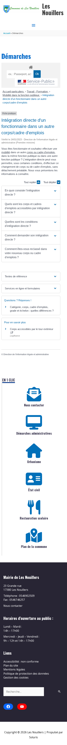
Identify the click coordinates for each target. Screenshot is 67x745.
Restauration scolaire (34, 518)
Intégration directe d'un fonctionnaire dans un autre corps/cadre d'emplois (28, 99)
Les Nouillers (53, 9)
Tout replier (30, 182)
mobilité (5, 152)
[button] (30, 192)
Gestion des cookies (16, 677)
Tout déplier (50, 182)
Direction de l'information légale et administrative (26, 354)
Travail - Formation (37, 91)
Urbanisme (34, 461)
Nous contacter (34, 405)
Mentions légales (14, 669)
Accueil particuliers (13, 91)
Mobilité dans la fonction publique (21, 95)
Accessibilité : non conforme (21, 661)
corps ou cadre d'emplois (41, 152)
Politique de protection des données (26, 673)
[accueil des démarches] (31, 66)
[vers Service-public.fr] (36, 82)
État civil (34, 490)
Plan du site (10, 665)
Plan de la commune (34, 546)
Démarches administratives (34, 433)
